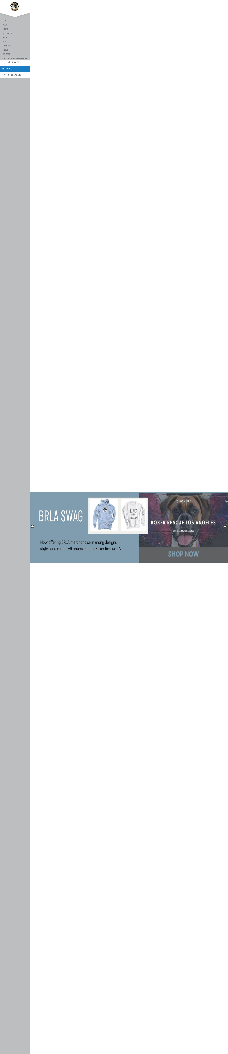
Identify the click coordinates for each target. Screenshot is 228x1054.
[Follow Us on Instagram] (18, 62)
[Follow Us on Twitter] (12, 62)
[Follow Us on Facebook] (9, 62)
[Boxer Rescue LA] (14, 6)
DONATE (8, 69)
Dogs (5, 25)
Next (225, 526)
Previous (32, 526)
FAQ (4, 42)
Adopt (5, 29)
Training (6, 46)
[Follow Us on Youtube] (15, 62)
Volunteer (7, 33)
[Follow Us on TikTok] (20, 62)
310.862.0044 (14, 75)
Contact (6, 54)
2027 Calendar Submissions (15, 58)
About (5, 50)
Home (5, 21)
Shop (5, 37)
